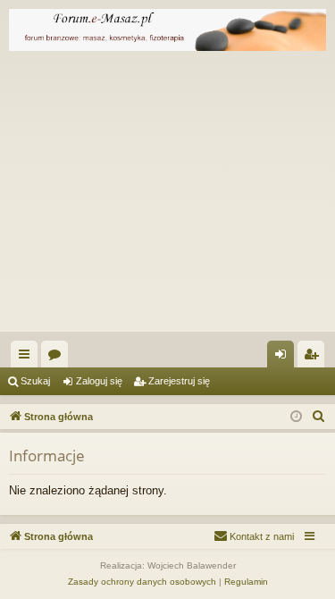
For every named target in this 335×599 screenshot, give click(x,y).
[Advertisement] (167, 196)
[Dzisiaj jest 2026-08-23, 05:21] (296, 417)
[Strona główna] (167, 30)
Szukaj (35, 380)
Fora (58, 357)
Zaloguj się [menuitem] (284, 357)
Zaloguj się (99, 380)
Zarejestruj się (179, 380)
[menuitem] (319, 416)
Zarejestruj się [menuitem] (314, 357)
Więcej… (28, 357)
